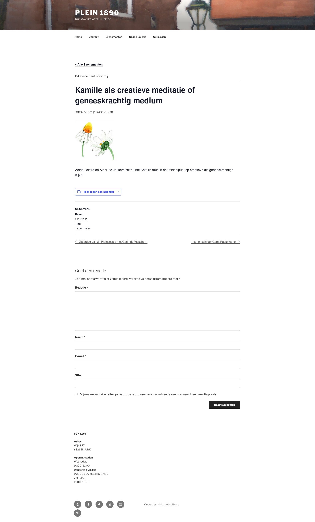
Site (78, 375)
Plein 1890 (97, 13)
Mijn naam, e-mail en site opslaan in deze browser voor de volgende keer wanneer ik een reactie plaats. (148, 394)
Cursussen (159, 36)
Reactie (81, 287)
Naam (80, 337)
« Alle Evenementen (89, 64)
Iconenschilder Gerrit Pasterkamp (214, 241)
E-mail (80, 356)
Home (78, 36)
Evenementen (114, 36)
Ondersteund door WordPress (161, 504)
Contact (94, 36)
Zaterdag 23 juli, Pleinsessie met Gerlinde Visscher (112, 241)
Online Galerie (137, 36)
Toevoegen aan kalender (98, 191)
